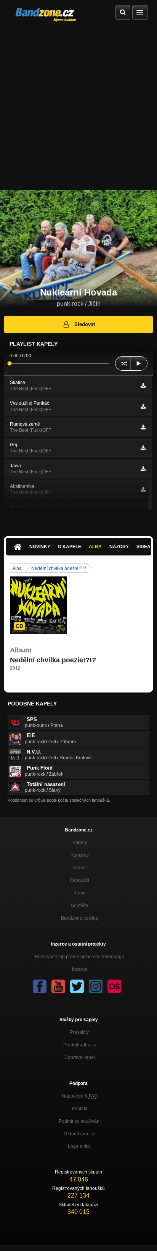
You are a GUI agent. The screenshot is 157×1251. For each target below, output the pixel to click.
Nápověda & (80, 1096)
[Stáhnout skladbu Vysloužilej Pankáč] (143, 406)
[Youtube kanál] (58, 986)
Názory (119, 546)
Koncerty (79, 855)
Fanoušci (79, 880)
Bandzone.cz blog (79, 918)
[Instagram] (96, 986)
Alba (95, 546)
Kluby (79, 893)
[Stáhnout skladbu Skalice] (143, 385)
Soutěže (79, 905)
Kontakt (79, 1108)
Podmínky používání (80, 1121)
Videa (80, 867)
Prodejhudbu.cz (79, 1045)
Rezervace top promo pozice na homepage (79, 956)
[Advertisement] (78, 107)
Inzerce (79, 969)
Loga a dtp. (79, 1146)
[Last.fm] (114, 986)
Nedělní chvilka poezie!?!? (58, 568)
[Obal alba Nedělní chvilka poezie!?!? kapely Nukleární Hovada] (38, 605)
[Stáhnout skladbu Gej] (143, 447)
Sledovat (84, 324)
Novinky (39, 546)
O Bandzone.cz (79, 1133)
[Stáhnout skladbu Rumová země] (143, 427)
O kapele (69, 546)
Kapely (79, 842)
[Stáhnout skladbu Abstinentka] (143, 489)
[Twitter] (77, 986)
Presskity (79, 1032)
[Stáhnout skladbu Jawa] (143, 468)
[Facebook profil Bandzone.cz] (39, 986)
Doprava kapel (79, 1057)
